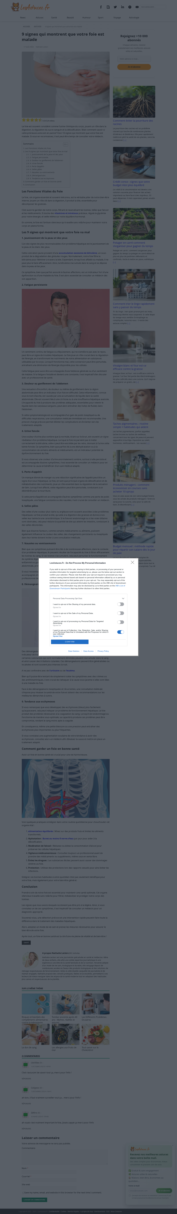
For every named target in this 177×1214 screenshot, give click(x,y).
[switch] (120, 604)
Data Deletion (73, 651)
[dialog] (88, 607)
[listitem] (88, 598)
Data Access (88, 651)
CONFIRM (70, 642)
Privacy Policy (103, 651)
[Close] (133, 563)
